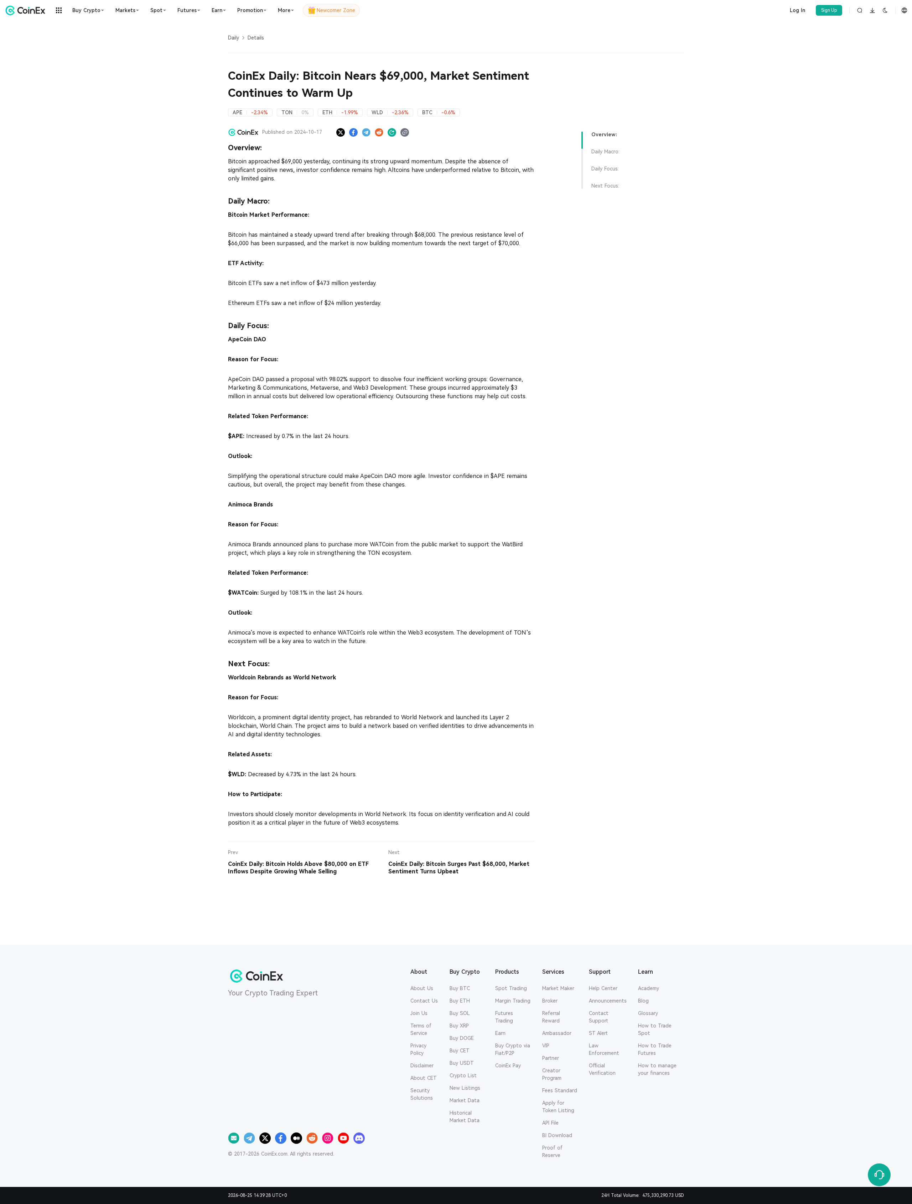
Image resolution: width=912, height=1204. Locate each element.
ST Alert (598, 1033)
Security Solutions (421, 1094)
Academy (648, 988)
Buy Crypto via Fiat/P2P (512, 1049)
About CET (423, 1078)
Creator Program (551, 1074)
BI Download (557, 1135)
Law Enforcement (604, 1049)
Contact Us (424, 1001)
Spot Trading (511, 988)
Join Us (419, 1013)
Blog (643, 1001)
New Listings (465, 1088)
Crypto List (463, 1075)
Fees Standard (559, 1090)
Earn (500, 1033)
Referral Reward (551, 1017)
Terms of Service (420, 1029)
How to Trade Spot (655, 1029)
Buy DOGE (462, 1038)
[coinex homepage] (27, 10)
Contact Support (598, 1017)
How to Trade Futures (655, 1049)
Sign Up (829, 10)
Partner (550, 1058)
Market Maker (558, 988)
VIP (545, 1045)
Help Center (603, 988)
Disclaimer (422, 1065)
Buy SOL (460, 1013)
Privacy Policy (418, 1049)
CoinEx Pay (508, 1065)
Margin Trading (512, 1001)
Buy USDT (462, 1063)
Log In (797, 10)
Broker (550, 1001)
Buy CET (460, 1050)
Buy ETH (460, 1001)
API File (550, 1123)
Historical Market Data (465, 1116)
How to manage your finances (657, 1069)
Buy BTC (460, 988)
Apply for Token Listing (558, 1106)
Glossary (648, 1013)
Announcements (608, 1001)
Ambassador (556, 1033)
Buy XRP (459, 1026)
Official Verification (602, 1069)
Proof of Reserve (552, 1151)
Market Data (465, 1100)
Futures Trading (504, 1017)
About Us (421, 988)
